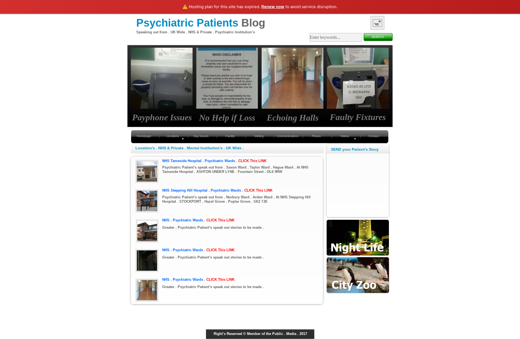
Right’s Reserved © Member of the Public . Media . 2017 (260, 334)
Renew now (272, 6)
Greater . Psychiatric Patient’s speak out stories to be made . (213, 227)
